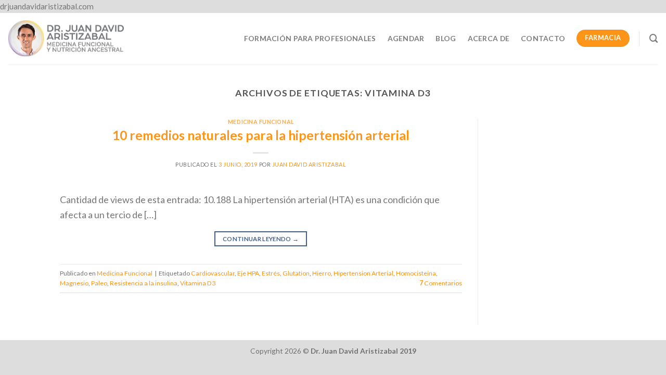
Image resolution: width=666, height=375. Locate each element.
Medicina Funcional (261, 121)
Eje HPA (248, 273)
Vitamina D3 (197, 283)
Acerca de (489, 38)
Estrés (271, 273)
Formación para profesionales (310, 38)
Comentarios (440, 283)
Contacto (543, 38)
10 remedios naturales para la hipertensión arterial (260, 135)
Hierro (321, 273)
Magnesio (74, 283)
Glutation (296, 273)
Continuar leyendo (261, 238)
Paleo (99, 283)
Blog (446, 38)
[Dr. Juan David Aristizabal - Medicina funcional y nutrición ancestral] (66, 38)
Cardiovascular (213, 273)
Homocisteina (416, 273)
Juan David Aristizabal (309, 164)
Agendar (406, 38)
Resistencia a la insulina (143, 283)
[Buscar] (653, 38)
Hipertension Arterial (363, 273)
